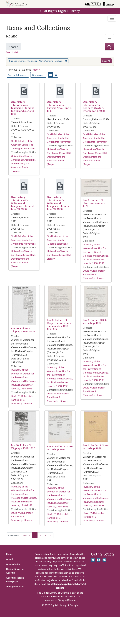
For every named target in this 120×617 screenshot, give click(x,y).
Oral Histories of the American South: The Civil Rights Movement (23, 144)
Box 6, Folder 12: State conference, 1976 (94, 202)
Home (9, 553)
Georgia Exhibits (15, 586)
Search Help (12, 52)
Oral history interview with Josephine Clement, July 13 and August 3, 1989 (23, 107)
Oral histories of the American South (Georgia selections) (57, 240)
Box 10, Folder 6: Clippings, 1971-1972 (23, 447)
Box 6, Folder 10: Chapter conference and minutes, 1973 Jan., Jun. (59, 324)
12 (37, 75)
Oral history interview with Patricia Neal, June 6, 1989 (59, 106)
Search (15, 47)
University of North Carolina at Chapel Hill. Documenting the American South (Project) (23, 163)
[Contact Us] (104, 560)
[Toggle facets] (109, 37)
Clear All (106, 60)
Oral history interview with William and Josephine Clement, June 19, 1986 (23, 203)
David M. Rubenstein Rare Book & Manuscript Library (94, 274)
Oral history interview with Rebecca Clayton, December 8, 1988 (94, 106)
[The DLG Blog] (98, 560)
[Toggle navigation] (112, 18)
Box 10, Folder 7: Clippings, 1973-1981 (23, 330)
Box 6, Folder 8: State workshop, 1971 (96, 447)
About (9, 558)
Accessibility (13, 563)
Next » (36, 69)
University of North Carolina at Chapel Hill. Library (59, 255)
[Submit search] (109, 46)
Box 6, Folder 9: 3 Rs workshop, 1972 (95, 321)
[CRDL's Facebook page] (93, 560)
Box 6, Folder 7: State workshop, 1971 (60, 448)
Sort (17, 75)
